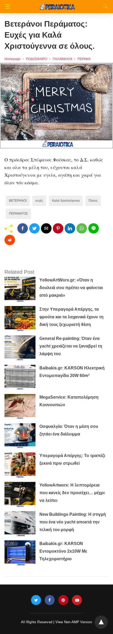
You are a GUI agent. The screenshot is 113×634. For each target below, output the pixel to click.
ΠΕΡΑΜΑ (84, 59)
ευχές (39, 200)
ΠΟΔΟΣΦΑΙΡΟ (36, 59)
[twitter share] (34, 228)
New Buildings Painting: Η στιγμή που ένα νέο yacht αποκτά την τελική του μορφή (72, 522)
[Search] (104, 6)
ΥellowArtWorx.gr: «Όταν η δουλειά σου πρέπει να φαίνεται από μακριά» (71, 288)
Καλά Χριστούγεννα (66, 200)
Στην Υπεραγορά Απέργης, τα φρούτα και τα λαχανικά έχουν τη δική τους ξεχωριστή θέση (71, 317)
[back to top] (101, 622)
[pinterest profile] (63, 600)
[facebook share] (22, 228)
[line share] (93, 228)
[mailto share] (46, 228)
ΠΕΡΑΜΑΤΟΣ (18, 213)
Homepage (12, 59)
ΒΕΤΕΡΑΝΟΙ (18, 200)
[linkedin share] (70, 228)
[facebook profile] (50, 600)
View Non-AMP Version (73, 622)
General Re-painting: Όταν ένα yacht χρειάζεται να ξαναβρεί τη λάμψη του (70, 346)
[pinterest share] (58, 228)
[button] (56, 105)
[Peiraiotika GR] (57, 4)
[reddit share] (9, 240)
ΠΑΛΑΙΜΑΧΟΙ (62, 59)
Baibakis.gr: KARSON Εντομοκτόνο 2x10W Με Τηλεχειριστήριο (63, 551)
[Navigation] (6, 6)
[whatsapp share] (81, 228)
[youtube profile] (77, 600)
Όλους (93, 200)
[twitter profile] (36, 600)
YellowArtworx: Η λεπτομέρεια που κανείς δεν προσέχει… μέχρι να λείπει (72, 493)
